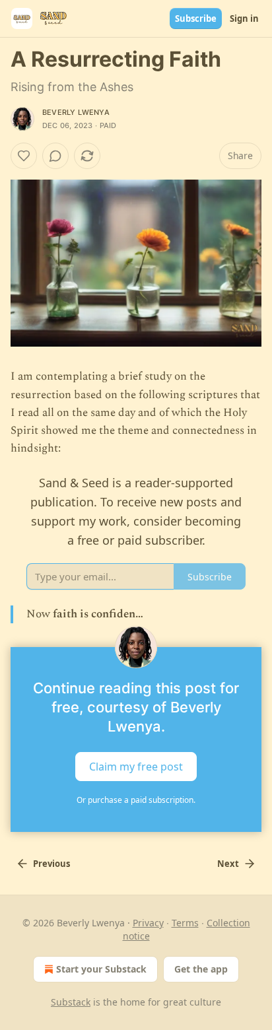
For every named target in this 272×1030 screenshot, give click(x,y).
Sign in (244, 18)
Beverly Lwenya (76, 112)
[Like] (24, 156)
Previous (51, 864)
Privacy (148, 922)
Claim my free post (136, 766)
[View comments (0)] (55, 156)
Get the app (201, 969)
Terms (185, 922)
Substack (70, 1002)
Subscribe (196, 18)
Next (228, 864)
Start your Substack (101, 969)
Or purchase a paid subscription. (136, 800)
